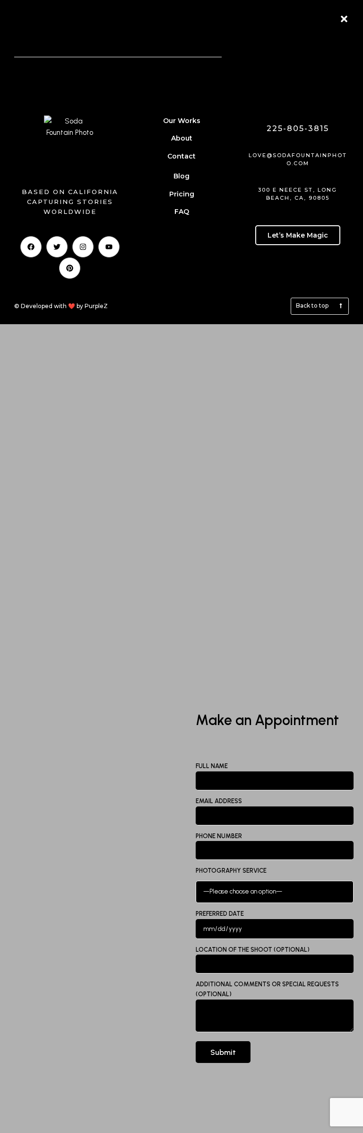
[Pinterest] (69, 268)
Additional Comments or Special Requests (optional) (267, 989)
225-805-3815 (298, 128)
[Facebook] (31, 246)
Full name (212, 766)
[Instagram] (83, 246)
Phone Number (219, 836)
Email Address (219, 801)
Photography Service (231, 870)
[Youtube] (109, 246)
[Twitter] (57, 246)
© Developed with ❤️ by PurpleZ (61, 306)
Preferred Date (220, 913)
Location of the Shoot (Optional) (253, 949)
